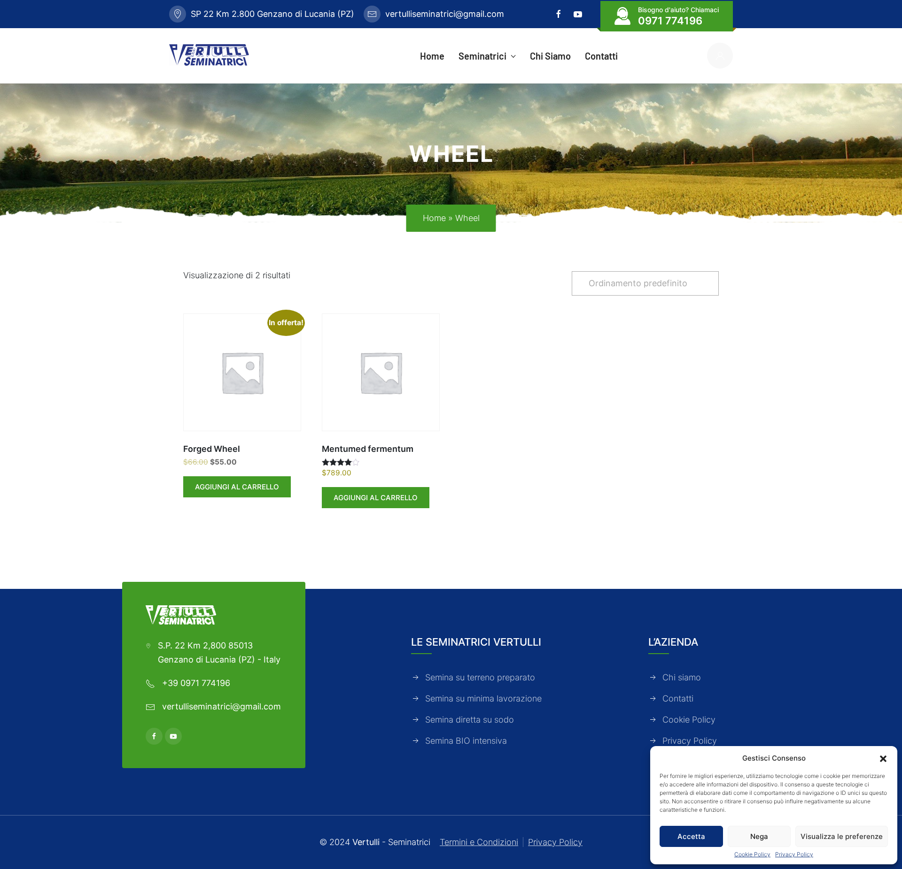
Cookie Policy (752, 854)
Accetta (691, 836)
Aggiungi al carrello (237, 486)
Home (434, 218)
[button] (883, 757)
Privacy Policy (794, 854)
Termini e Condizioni (479, 842)
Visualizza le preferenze (842, 836)
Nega (759, 836)
